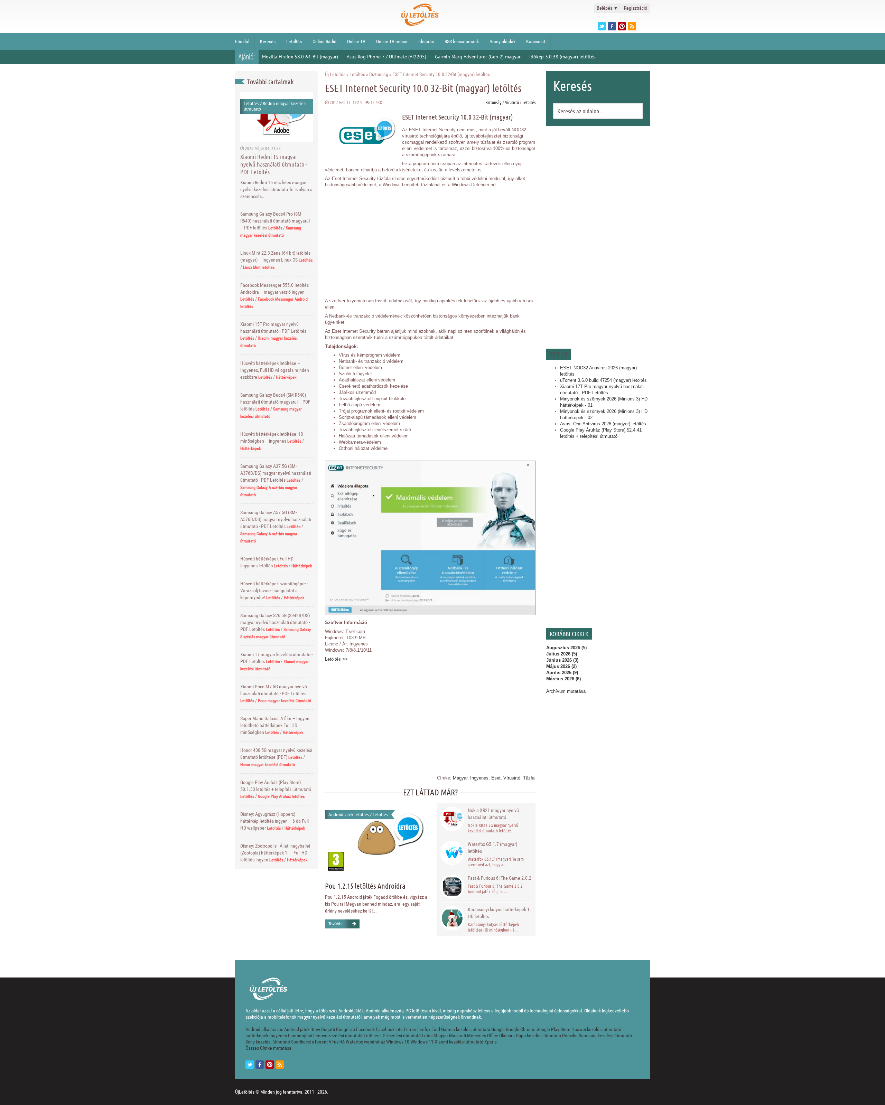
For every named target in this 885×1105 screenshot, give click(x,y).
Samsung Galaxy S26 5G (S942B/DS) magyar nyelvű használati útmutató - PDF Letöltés (275, 622)
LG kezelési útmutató (400, 1035)
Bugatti (328, 1029)
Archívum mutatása (566, 691)
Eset (496, 778)
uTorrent (320, 1042)
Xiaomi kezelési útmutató (459, 1042)
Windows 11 (422, 1042)
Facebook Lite (389, 1029)
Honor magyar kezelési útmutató (267, 764)
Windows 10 (397, 1042)
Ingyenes (479, 778)
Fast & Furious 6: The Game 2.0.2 (499, 878)
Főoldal (242, 41)
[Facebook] (612, 26)
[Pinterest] (622, 26)
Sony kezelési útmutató (267, 1042)
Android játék (296, 1029)
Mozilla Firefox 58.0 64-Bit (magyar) (300, 57)
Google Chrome (520, 1029)
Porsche (570, 1035)
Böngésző (345, 1029)
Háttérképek (286, 377)
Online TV (356, 41)
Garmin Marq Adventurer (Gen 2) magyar (478, 57)
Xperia (490, 1042)
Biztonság (378, 74)
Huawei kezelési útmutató (596, 1029)
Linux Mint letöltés (258, 267)
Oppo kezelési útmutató (538, 1035)
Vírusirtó (512, 102)
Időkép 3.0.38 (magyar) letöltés (562, 57)
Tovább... (336, 924)
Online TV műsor (392, 41)
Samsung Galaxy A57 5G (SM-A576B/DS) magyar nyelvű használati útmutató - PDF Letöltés (275, 519)
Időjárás (426, 41)
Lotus (427, 1035)
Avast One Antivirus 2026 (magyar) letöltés (603, 423)
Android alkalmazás (264, 1029)
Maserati (457, 1035)
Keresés (268, 41)
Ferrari (410, 1029)
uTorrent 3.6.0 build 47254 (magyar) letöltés (603, 380)
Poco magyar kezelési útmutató (284, 700)
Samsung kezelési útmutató (605, 1035)
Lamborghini (300, 1035)
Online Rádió (324, 41)
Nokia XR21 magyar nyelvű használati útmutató (493, 814)
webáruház (374, 1042)
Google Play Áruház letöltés (281, 796)
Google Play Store (553, 1029)
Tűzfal (529, 778)
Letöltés (294, 41)
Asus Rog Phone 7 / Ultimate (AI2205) (386, 57)
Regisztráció (635, 8)
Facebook (365, 1029)
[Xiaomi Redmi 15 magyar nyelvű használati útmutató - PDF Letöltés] (276, 117)
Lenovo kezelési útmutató (338, 1035)
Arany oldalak (502, 41)
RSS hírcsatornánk (462, 41)
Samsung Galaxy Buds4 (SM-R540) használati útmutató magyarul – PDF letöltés (275, 402)
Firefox (423, 1029)
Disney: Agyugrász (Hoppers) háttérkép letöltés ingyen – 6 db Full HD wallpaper (274, 821)
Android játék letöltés (348, 815)
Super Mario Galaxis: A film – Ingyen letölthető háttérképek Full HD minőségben (274, 725)
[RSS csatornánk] (632, 26)
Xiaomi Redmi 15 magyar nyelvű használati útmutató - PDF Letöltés (273, 164)
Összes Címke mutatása (268, 1048)
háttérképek (256, 1035)
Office (492, 1035)
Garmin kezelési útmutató (465, 1029)
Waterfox (354, 1042)
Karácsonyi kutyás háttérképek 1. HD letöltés (499, 913)
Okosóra (507, 1035)
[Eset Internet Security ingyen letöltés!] (430, 613)
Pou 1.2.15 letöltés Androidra (365, 885)
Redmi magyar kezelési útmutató (275, 106)
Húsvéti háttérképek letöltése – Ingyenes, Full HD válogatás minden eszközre (274, 370)
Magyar (460, 778)
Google (498, 1029)
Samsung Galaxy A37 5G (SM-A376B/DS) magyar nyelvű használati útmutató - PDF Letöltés (275, 473)
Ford (435, 1029)
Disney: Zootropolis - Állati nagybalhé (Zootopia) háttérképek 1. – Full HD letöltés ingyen (275, 852)
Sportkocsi (301, 1042)
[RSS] (280, 1064)
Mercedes (476, 1035)
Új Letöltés (335, 74)
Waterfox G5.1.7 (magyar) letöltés (492, 847)
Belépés (607, 8)
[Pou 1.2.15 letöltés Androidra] (376, 837)
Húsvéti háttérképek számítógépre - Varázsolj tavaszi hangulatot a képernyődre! (274, 590)
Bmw (315, 1029)
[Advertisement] (598, 236)
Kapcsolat (535, 41)
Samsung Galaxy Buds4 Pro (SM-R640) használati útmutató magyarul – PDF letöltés (275, 220)
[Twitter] (602, 26)
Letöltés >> (336, 659)
